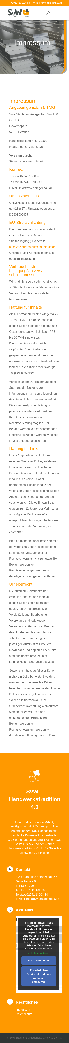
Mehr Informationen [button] (38, 953)
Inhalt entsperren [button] (39, 960)
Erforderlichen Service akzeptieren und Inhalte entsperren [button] (39, 976)
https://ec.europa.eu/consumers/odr (32, 246)
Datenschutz (24, 1014)
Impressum (23, 1009)
